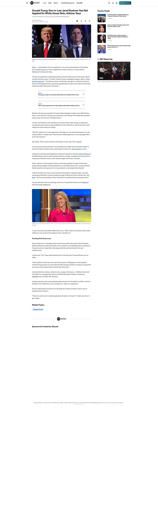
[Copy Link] (89, 21)
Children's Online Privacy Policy (71, 402)
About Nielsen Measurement (94, 402)
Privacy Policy (47, 402)
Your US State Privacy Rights (57, 402)
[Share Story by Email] (85, 21)
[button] (27, 3)
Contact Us (120, 402)
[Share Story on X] (81, 21)
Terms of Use (105, 402)
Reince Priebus (84, 154)
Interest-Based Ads (83, 402)
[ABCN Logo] (35, 3)
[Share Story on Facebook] (77, 21)
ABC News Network (38, 402)
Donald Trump (41, 69)
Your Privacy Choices (113, 402)
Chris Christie (76, 149)
